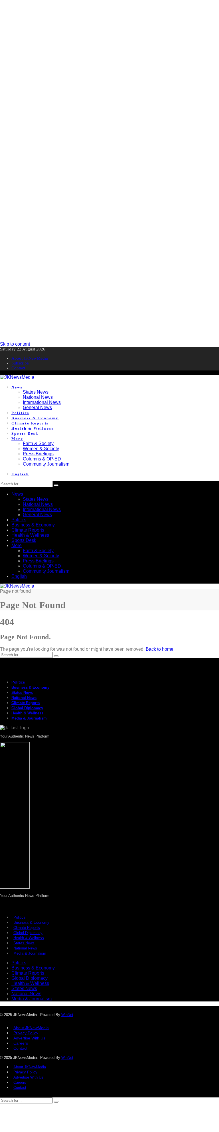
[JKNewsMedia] (17, 377)
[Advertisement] (109, 40)
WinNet (67, 1015)
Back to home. (160, 649)
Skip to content (15, 344)
